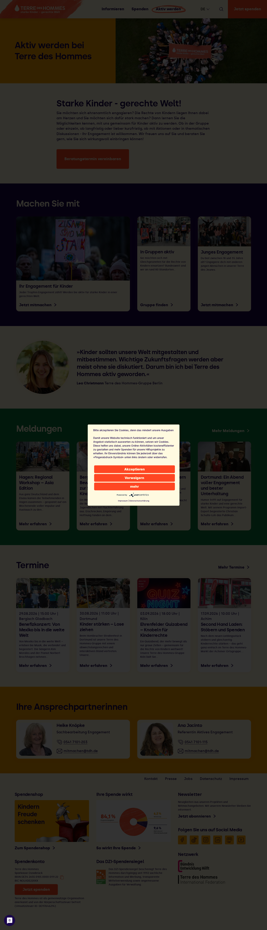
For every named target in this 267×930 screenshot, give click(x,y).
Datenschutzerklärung (139, 500)
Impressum (123, 500)
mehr (134, 486)
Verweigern (134, 478)
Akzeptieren (134, 469)
